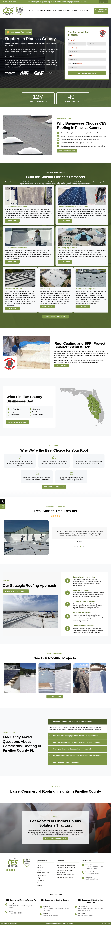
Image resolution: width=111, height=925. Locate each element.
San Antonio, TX (82, 913)
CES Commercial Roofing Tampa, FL (21, 900)
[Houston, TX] (41, 914)
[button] (77, 546)
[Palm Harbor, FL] (83, 865)
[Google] (103, 1)
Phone (72, 48)
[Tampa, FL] (6, 904)
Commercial (44, 10)
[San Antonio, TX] (76, 914)
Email (72, 55)
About (31, 10)
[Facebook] (100, 1)
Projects (66, 10)
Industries (58, 10)
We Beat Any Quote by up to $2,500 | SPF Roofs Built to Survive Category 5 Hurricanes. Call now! (57, 2)
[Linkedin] (106, 1)
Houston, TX (46, 913)
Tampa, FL (11, 904)
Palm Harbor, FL (90, 864)
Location (74, 10)
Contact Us (84, 10)
